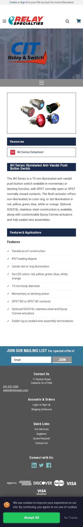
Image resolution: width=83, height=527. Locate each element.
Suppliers (41, 433)
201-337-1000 (10, 386)
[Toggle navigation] (41, 83)
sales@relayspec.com (15, 390)
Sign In (24, 2)
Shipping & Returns (41, 409)
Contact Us (41, 443)
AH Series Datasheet (30, 152)
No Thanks (71, 517)
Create (13, 2)
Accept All (31, 518)
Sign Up (46, 404)
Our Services (41, 429)
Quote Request (41, 438)
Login (36, 404)
